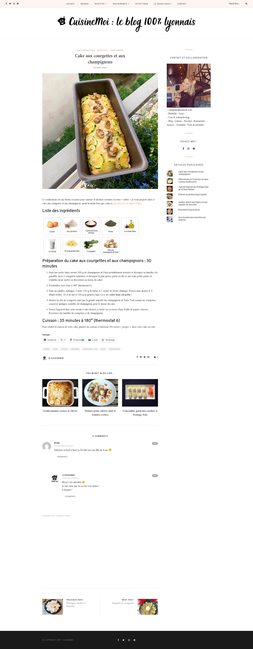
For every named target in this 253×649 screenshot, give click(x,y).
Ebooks (85, 4)
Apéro (46, 349)
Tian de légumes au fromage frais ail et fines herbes (193, 188)
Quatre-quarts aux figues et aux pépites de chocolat (192, 203)
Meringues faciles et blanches (76, 604)
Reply (155, 443)
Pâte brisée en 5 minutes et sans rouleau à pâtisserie (193, 180)
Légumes (75, 349)
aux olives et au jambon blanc (127, 203)
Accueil (70, 4)
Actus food (141, 4)
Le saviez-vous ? (162, 4)
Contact (182, 4)
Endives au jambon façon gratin (192, 194)
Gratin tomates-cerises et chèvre (60, 411)
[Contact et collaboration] (189, 86)
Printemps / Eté (90, 349)
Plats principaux (85, 50)
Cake (55, 349)
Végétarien (114, 349)
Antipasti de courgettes (123, 603)
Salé (103, 349)
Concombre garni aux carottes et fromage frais (140, 413)
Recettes (100, 4)
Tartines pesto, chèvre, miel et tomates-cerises (100, 413)
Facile (64, 349)
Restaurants (120, 4)
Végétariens (117, 50)
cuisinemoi (57, 358)
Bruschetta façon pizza (189, 210)
